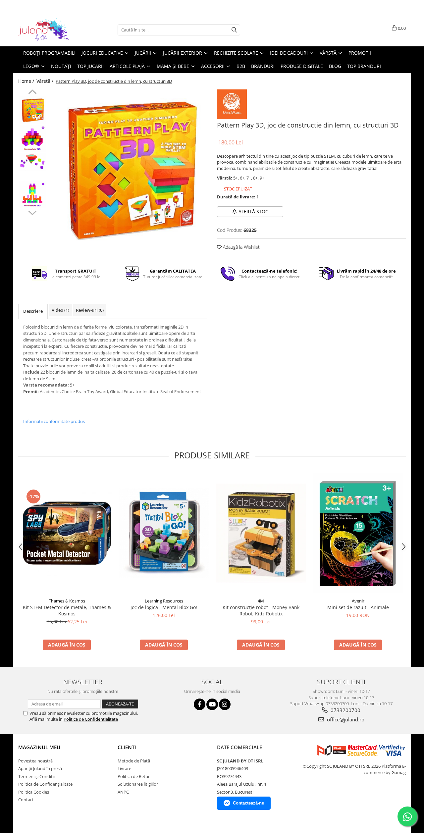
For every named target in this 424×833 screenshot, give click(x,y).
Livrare (124, 768)
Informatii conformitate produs (54, 421)
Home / (26, 81)
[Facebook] (199, 704)
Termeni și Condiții (36, 776)
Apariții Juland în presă (40, 768)
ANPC (123, 792)
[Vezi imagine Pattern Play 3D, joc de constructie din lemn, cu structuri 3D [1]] (32, 138)
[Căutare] (234, 30)
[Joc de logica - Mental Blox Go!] (164, 533)
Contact (26, 800)
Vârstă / (45, 81)
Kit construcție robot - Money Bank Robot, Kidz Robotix (261, 610)
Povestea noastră (35, 761)
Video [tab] (60, 310)
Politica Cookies (33, 792)
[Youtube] (212, 704)
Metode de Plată (134, 761)
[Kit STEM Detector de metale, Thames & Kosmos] (67, 533)
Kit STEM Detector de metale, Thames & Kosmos (67, 610)
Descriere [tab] (33, 311)
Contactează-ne (248, 803)
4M (261, 601)
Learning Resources (164, 601)
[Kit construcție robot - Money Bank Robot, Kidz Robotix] (261, 533)
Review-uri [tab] (90, 310)
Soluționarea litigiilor (138, 784)
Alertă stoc (253, 211)
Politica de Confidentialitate (91, 719)
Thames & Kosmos (67, 601)
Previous (32, 92)
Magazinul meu (39, 747)
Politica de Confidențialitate (45, 784)
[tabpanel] (128, 169)
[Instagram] (225, 704)
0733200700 (344, 710)
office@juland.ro (345, 719)
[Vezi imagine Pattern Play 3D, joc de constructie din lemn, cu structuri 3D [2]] (32, 162)
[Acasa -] (51, 29)
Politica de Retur (134, 776)
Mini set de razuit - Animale (358, 607)
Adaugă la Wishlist (241, 247)
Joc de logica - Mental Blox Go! (164, 607)
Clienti (127, 747)
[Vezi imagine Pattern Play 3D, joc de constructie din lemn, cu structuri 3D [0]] (32, 110)
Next (32, 212)
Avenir (358, 601)
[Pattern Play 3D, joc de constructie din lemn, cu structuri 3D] (128, 169)
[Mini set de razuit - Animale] (358, 533)
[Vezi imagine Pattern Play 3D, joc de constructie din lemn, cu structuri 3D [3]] (32, 194)
